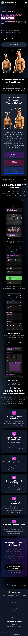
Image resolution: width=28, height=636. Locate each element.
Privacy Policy (14, 606)
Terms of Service (14, 608)
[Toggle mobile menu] (26, 3)
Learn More (14, 45)
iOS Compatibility (14, 624)
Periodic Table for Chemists (14, 626)
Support (14, 610)
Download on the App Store (15, 39)
